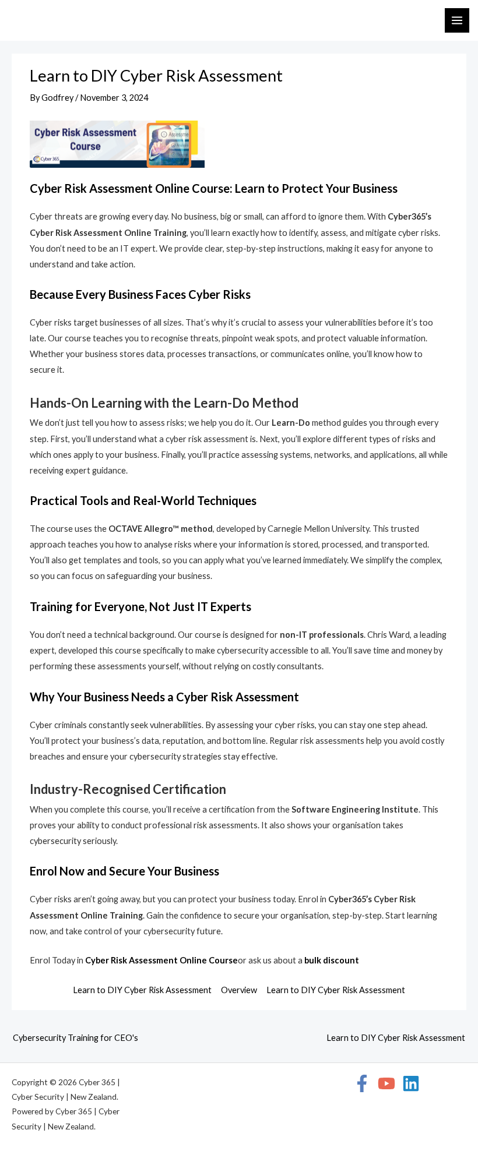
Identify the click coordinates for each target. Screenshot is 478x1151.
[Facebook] (362, 1083)
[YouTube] (386, 1083)
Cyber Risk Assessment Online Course (161, 960)
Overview (239, 990)
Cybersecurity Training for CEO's (75, 1038)
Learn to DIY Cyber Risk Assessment (142, 990)
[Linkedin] (411, 1083)
